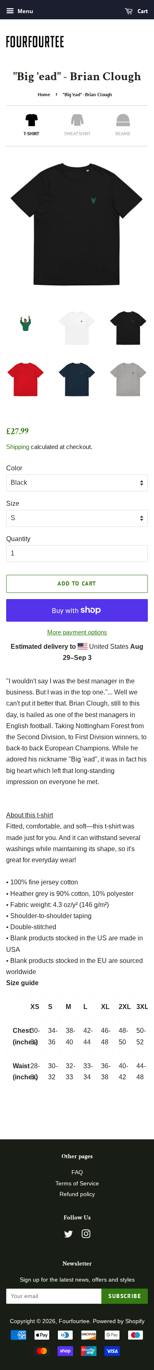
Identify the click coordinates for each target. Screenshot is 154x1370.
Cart (142, 11)
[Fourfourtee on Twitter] (68, 1236)
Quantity (18, 538)
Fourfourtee (74, 1321)
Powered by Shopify (119, 1321)
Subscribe (124, 1296)
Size (12, 503)
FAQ (77, 1172)
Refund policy (77, 1194)
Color (14, 468)
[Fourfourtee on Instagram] (85, 1236)
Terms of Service (77, 1183)
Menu (24, 11)
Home (44, 94)
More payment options (77, 632)
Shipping (17, 446)
